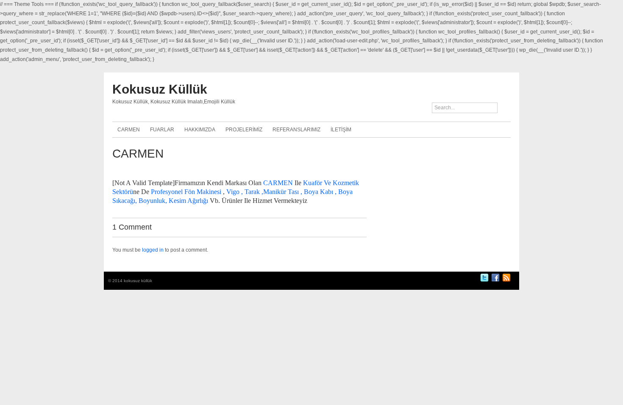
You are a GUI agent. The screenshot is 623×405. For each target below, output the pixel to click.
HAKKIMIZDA (199, 130)
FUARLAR (162, 130)
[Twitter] (484, 280)
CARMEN (128, 130)
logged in (153, 250)
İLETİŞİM (341, 130)
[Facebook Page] (495, 280)
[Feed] (506, 280)
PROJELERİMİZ (243, 130)
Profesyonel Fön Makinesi (186, 191)
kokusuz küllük (159, 89)
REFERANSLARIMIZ (296, 130)
